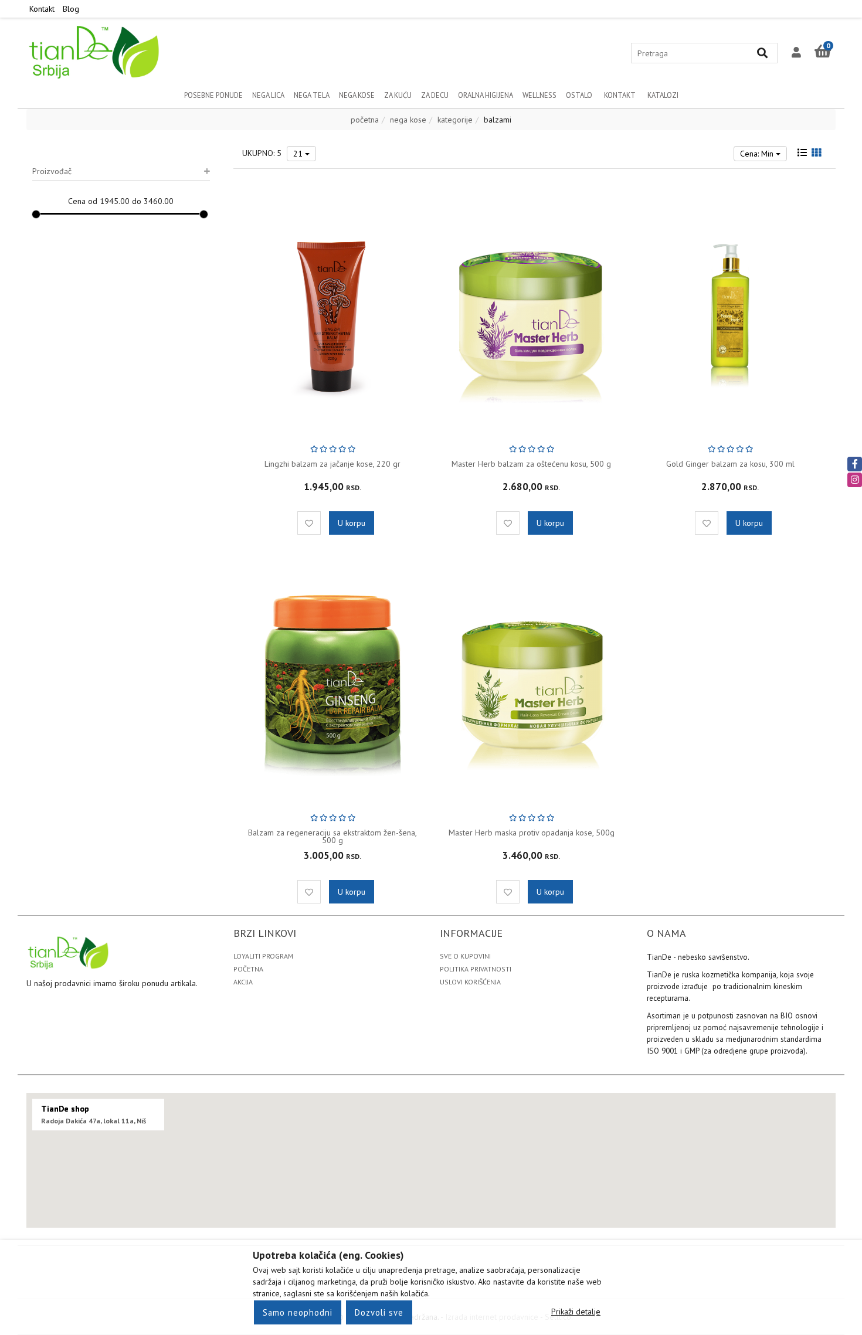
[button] (796, 52)
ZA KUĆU (398, 95)
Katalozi (662, 95)
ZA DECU (435, 95)
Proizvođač (52, 171)
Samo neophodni (297, 1312)
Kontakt (42, 9)
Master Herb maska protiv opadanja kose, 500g (532, 832)
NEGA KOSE (357, 95)
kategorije (455, 119)
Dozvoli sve (379, 1312)
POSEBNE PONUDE (213, 95)
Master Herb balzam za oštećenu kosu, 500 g (531, 463)
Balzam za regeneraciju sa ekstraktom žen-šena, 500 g (332, 836)
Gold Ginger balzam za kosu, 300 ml (730, 463)
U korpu (351, 523)
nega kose (408, 119)
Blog (71, 9)
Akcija (243, 981)
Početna (248, 968)
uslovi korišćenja (470, 981)
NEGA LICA (268, 95)
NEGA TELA (312, 95)
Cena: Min (758, 153)
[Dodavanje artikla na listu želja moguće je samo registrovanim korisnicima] (309, 523)
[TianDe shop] (94, 51)
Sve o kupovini (465, 956)
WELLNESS (539, 95)
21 (299, 153)
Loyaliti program (263, 956)
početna (365, 119)
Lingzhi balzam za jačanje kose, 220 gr (332, 463)
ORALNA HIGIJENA (485, 95)
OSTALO (579, 95)
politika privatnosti (475, 968)
